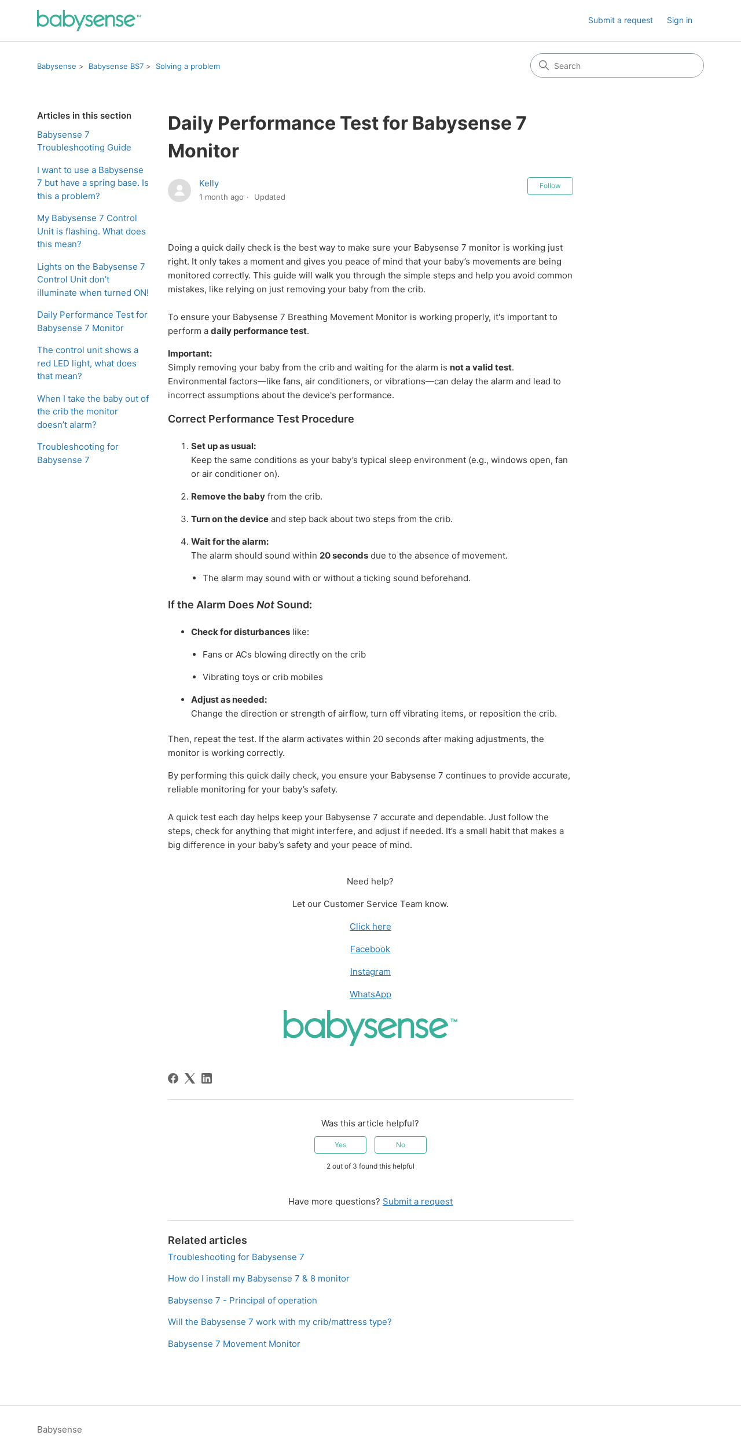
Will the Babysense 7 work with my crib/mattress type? (280, 1321)
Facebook (370, 948)
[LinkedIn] (206, 1078)
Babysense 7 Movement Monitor (234, 1343)
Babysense (56, 66)
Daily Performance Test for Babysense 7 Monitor (92, 321)
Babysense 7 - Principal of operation (242, 1300)
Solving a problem (188, 66)
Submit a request (620, 20)
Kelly (209, 183)
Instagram (370, 971)
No (400, 1144)
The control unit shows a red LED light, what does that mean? (87, 362)
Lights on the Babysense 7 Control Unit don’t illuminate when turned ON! (93, 279)
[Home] (89, 20)
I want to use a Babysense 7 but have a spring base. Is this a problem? (93, 182)
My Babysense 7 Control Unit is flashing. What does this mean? (91, 230)
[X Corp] (190, 1078)
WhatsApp (370, 994)
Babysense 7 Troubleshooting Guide (84, 141)
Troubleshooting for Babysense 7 (78, 453)
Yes (340, 1144)
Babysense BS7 (116, 66)
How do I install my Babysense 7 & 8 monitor (259, 1278)
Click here (370, 926)
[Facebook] (173, 1078)
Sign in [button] (679, 20)
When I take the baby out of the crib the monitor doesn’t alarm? (93, 411)
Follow (550, 185)
